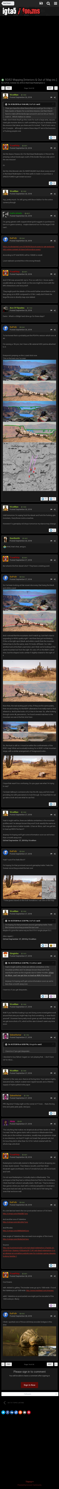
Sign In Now (29, 1385)
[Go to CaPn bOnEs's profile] (5, 214)
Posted (21, 97)
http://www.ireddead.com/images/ (40, 1290)
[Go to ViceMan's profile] (5, 96)
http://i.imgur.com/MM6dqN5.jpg (16, 1231)
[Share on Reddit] (20, 1412)
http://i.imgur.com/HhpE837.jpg (15, 1214)
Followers (27, 1394)
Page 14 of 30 (29, 88)
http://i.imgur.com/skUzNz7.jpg (15, 1222)
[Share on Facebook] (7, 1412)
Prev (8, 88)
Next (50, 88)
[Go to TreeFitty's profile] (5, 147)
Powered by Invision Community (29, 1485)
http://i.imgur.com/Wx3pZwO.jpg (16, 1239)
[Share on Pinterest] (29, 1412)
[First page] (3, 88)
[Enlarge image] (29, 380)
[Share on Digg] (12, 1412)
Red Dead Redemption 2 (35, 83)
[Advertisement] (29, 46)
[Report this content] (51, 97)
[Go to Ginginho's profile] (5, 954)
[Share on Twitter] (3, 1412)
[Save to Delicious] (16, 1412)
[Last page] (56, 88)
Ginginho (33, 1044)
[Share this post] (54, 97)
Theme (29, 1482)
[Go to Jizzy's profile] (5, 1122)
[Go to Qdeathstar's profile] (5, 1036)
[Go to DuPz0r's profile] (5, 239)
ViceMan (33, 963)
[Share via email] (24, 1412)
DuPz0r (6, 83)
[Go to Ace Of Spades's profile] (5, 309)
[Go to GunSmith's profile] (5, 539)
